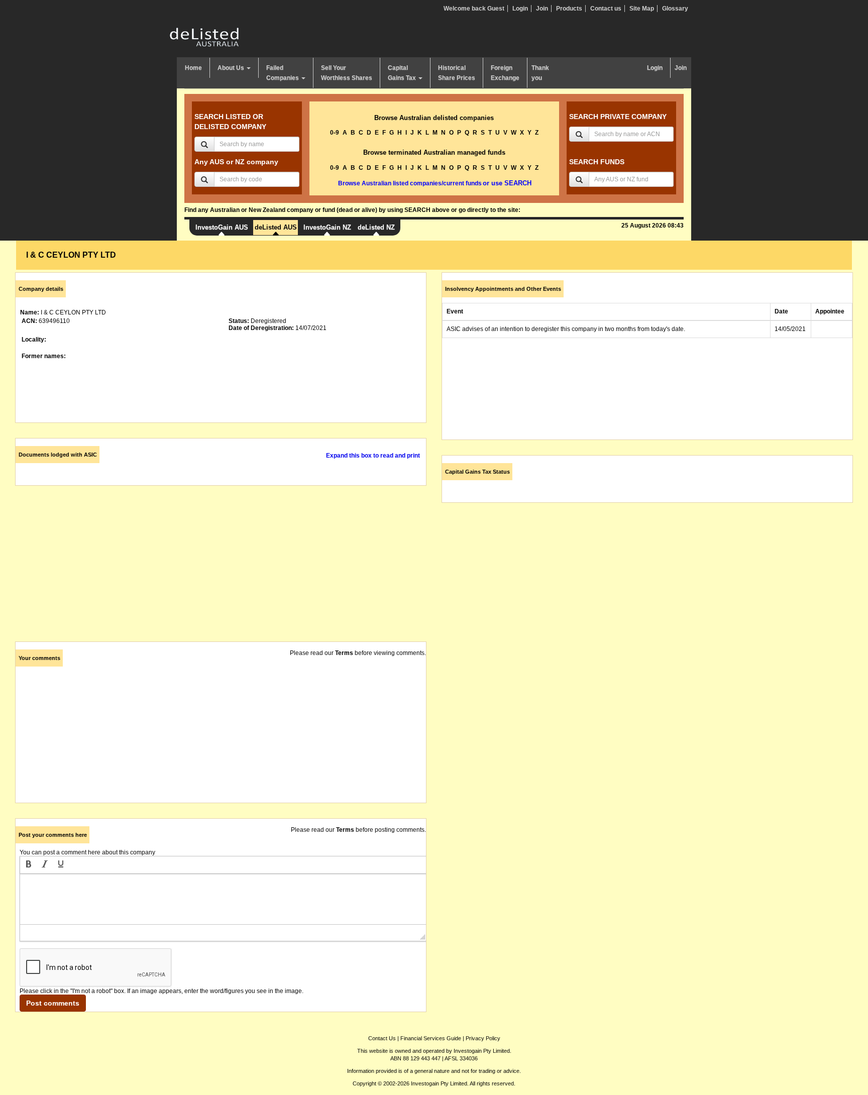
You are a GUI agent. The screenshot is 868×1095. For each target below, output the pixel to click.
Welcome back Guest (474, 8)
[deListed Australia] (204, 36)
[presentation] (29, 865)
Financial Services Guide (430, 1038)
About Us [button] (232, 67)
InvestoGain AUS (221, 227)
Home (193, 67)
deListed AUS (276, 227)
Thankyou (540, 72)
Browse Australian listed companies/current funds (410, 183)
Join (542, 8)
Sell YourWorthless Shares (346, 72)
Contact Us (382, 1038)
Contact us (605, 8)
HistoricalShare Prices (456, 72)
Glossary (675, 8)
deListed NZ (376, 227)
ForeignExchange (505, 72)
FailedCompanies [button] (283, 72)
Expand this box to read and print (373, 455)
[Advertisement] (220, 571)
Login (520, 8)
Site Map (641, 8)
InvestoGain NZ (327, 227)
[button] (28, 864)
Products (569, 8)
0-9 (334, 132)
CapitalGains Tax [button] (402, 72)
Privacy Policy (483, 1038)
